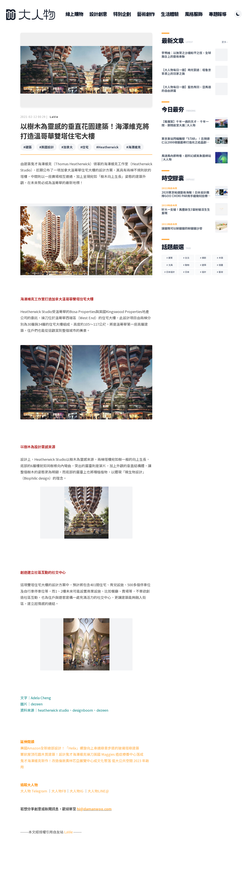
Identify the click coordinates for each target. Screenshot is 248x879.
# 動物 (186, 264)
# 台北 (186, 257)
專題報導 (217, 14)
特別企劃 (122, 14)
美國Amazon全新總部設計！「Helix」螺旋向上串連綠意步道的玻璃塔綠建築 (79, 747)
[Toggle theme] (238, 14)
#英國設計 (46, 147)
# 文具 (169, 264)
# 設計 (203, 271)
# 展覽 (169, 257)
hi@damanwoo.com (94, 808)
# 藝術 (220, 271)
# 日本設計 (169, 271)
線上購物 (74, 14)
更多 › (225, 41)
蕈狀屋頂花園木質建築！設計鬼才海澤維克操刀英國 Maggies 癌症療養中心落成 (81, 754)
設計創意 (98, 14)
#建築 (27, 147)
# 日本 (186, 271)
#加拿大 (67, 147)
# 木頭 (220, 257)
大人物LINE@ (98, 790)
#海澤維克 (133, 147)
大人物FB (58, 790)
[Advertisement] (86, 850)
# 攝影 (203, 257)
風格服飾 (193, 14)
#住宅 (84, 147)
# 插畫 (220, 264)
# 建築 (203, 264)
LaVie (54, 117)
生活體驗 (169, 14)
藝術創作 (146, 14)
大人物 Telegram (34, 790)
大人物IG (76, 790)
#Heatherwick (107, 147)
